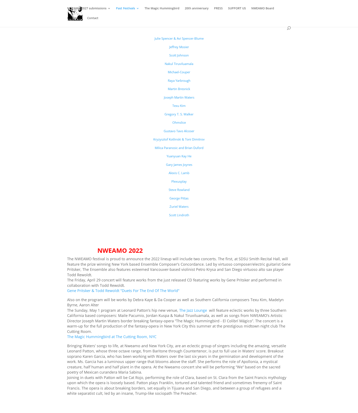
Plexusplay (179, 181)
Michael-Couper (179, 72)
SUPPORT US (237, 8)
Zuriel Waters (179, 206)
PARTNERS (74, 18)
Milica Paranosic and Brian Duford (179, 148)
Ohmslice (179, 122)
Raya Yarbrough (179, 80)
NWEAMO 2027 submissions (86, 8)
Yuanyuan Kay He (179, 156)
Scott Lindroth (179, 215)
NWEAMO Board (262, 8)
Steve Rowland (179, 190)
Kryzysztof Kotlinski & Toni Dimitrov (179, 139)
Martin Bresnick (179, 89)
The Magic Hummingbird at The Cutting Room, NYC (111, 336)
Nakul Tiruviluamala (179, 64)
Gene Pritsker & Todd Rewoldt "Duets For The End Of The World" (123, 290)
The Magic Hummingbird (162, 8)
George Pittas (179, 198)
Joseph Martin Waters (179, 97)
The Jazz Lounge (194, 310)
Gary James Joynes (179, 165)
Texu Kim (179, 106)
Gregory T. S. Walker (179, 114)
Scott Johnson (179, 55)
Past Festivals (125, 8)
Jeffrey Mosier (179, 47)
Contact (92, 18)
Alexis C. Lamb (179, 173)
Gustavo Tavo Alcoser (179, 131)
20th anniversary (197, 8)
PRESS (218, 8)
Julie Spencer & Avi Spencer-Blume (179, 38)
